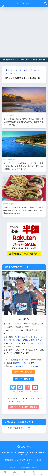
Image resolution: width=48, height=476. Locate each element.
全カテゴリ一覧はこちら (23, 372)
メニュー (43, 474)
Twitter (13, 391)
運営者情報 (9, 460)
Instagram (27, 391)
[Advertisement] (24, 32)
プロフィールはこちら (23, 379)
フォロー (33, 474)
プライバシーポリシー (35, 460)
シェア (24, 474)
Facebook (20, 391)
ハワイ (29, 343)
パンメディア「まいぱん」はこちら (23, 407)
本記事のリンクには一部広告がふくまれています (24, 59)
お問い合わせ (24, 463)
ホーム (4, 474)
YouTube (35, 391)
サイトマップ (20, 460)
